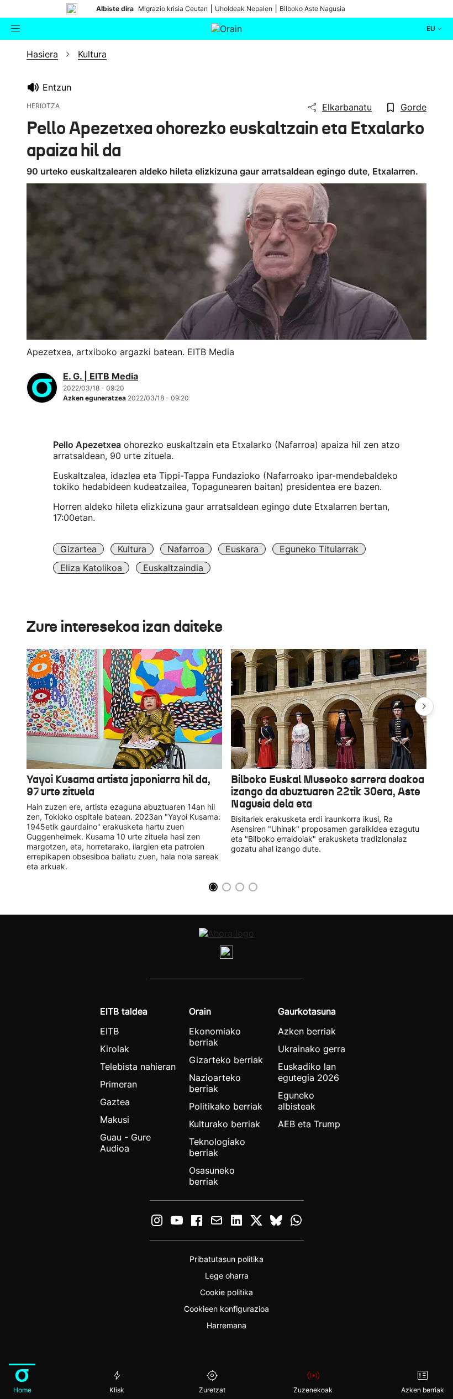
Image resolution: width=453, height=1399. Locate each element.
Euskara (242, 549)
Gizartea (78, 549)
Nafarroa (185, 549)
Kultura (132, 549)
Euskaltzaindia (173, 567)
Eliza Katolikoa (91, 567)
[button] (424, 706)
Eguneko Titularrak (319, 549)
